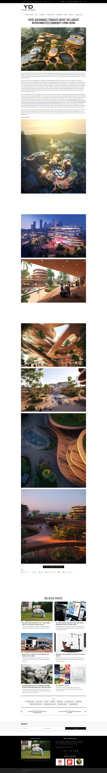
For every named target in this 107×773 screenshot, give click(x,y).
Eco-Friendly (39, 701)
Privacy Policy (70, 747)
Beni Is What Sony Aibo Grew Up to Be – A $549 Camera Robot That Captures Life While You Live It (36, 623)
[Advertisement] (63, 8)
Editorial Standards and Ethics (61, 747)
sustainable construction (49, 704)
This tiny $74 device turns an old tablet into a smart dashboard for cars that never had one (70, 623)
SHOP (45, 1)
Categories (29, 1)
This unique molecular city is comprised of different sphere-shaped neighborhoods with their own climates (36, 686)
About (23, 1)
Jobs (49, 1)
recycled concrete (69, 701)
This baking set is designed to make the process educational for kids (37, 711)
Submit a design (38, 1)
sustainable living (73, 704)
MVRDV (27, 117)
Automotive (42, 14)
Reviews (71, 14)
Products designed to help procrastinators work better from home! (70, 711)
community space (30, 701)
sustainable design (62, 704)
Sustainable (59, 14)
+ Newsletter (78, 14)
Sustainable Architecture (35, 704)
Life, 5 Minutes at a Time (62, 685)
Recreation (59, 701)
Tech (36, 14)
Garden (46, 701)
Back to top (25, 771)
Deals (65, 14)
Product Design (29, 14)
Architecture (50, 14)
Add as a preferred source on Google (54, 566)
